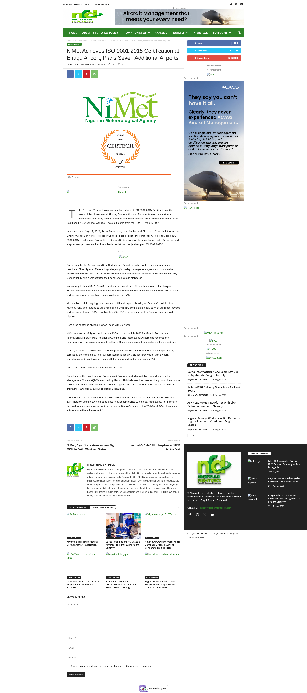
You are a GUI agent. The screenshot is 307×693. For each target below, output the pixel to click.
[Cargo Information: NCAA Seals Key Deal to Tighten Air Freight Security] (123, 526)
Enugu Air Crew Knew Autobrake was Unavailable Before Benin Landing (121, 584)
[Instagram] (230, 4)
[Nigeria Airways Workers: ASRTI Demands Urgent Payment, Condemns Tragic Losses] (162, 526)
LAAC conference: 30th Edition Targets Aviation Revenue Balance (83, 584)
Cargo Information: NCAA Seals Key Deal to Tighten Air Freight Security (123, 544)
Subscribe (233, 58)
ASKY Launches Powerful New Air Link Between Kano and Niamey (211, 404)
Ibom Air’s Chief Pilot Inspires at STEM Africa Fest (155, 447)
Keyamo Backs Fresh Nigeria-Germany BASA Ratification (82, 543)
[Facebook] (225, 4)
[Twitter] (78, 74)
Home (73, 32)
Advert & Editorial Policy (100, 32)
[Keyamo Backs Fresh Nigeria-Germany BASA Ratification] (84, 526)
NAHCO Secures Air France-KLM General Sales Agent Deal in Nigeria (284, 464)
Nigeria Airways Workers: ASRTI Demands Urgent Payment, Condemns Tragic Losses (162, 544)
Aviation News (136, 32)
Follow (234, 50)
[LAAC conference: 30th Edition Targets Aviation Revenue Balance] (84, 565)
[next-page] (178, 507)
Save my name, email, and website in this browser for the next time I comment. (111, 666)
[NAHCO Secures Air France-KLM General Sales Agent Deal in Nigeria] (257, 466)
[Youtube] (241, 4)
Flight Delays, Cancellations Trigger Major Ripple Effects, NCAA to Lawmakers (160, 584)
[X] (236, 4)
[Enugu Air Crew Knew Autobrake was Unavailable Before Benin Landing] (123, 565)
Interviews (200, 32)
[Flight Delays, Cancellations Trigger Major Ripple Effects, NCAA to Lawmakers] (162, 565)
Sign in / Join (102, 4)
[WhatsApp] (94, 74)
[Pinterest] (86, 74)
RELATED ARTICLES (78, 507)
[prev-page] (174, 507)
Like (236, 43)
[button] (239, 33)
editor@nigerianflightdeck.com (215, 508)
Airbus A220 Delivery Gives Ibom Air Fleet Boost (213, 388)
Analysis (161, 32)
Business (178, 32)
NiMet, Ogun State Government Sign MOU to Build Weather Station (91, 447)
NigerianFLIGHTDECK (79, 64)
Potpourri (220, 32)
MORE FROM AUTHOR (103, 507)
